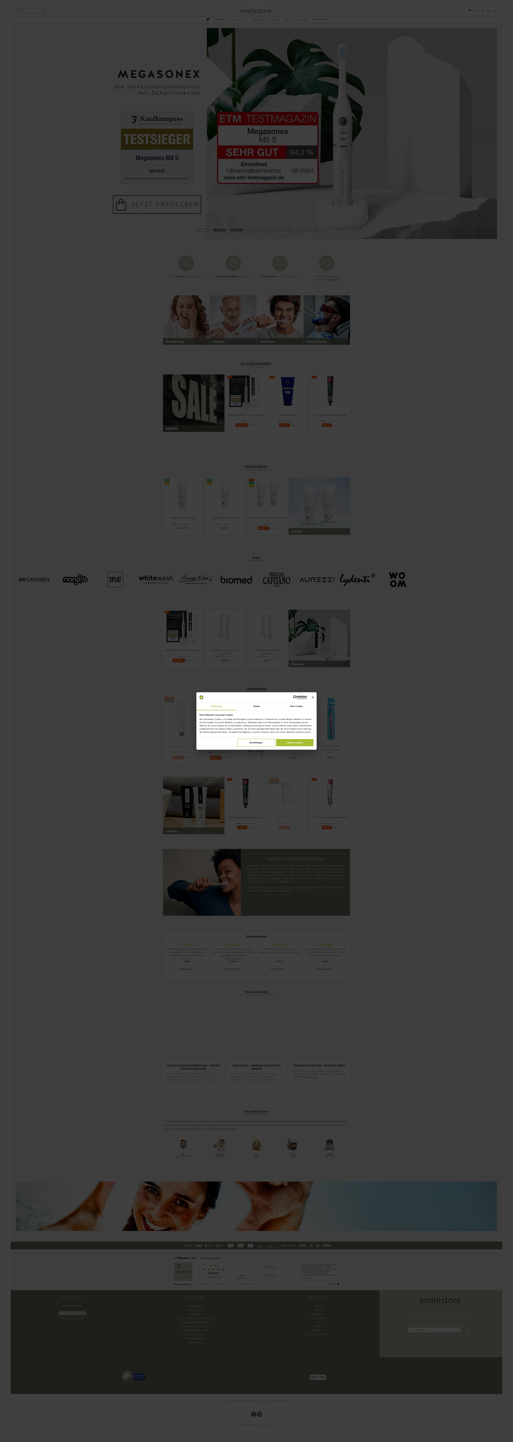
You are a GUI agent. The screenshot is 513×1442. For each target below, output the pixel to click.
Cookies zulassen (295, 742)
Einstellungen (256, 742)
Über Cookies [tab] (296, 706)
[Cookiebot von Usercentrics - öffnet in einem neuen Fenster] (295, 697)
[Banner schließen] (313, 697)
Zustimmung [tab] (216, 706)
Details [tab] (256, 706)
